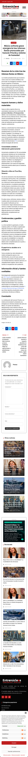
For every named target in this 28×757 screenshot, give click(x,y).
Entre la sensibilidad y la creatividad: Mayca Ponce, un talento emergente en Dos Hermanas (14, 468)
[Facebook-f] (3, 697)
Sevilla (3, 710)
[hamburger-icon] (24, 7)
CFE (16, 141)
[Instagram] (6, 697)
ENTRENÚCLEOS (6, 705)
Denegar (14, 747)
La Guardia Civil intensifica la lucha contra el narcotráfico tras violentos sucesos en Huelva (14, 505)
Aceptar (14, 743)
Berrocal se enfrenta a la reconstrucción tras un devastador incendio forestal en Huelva (14, 450)
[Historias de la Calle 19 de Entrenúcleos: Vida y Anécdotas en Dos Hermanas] (14, 657)
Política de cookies (7, 755)
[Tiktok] (9, 697)
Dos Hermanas (5, 707)
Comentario (8, 387)
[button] (25, 713)
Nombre (7, 406)
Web (6, 421)
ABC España (7, 277)
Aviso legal (23, 755)
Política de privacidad (15, 755)
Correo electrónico (10, 414)
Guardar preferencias (14, 751)
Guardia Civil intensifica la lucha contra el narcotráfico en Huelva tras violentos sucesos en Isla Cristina (13, 487)
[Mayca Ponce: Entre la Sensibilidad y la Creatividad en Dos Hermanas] (14, 552)
